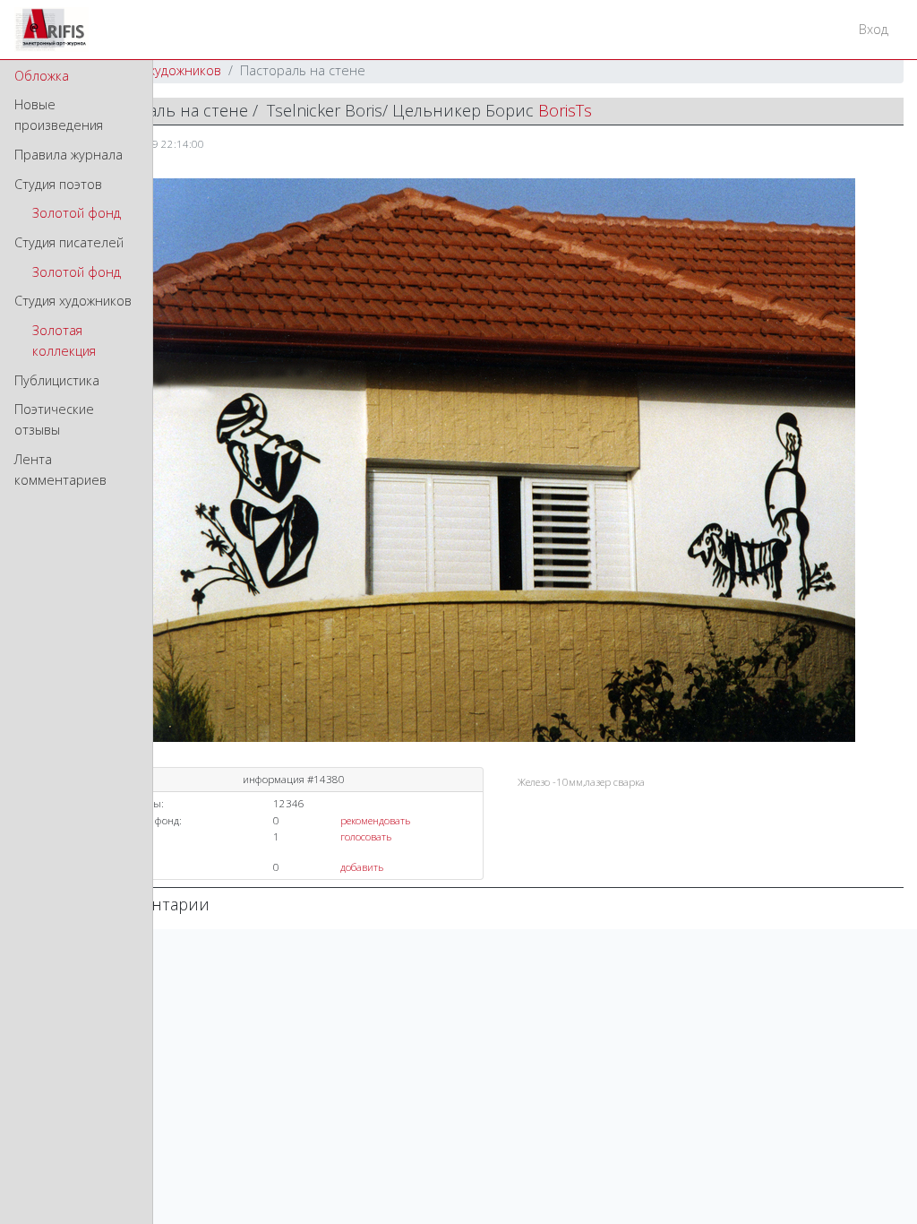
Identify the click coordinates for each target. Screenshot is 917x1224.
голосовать (365, 836)
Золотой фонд (76, 212)
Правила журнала (68, 154)
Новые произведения (58, 115)
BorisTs (565, 110)
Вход (873, 29)
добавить (361, 867)
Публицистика (56, 380)
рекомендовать (375, 820)
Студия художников (73, 300)
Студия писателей (69, 242)
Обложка (41, 75)
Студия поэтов (58, 184)
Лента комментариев (60, 469)
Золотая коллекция (64, 340)
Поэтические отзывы (54, 419)
